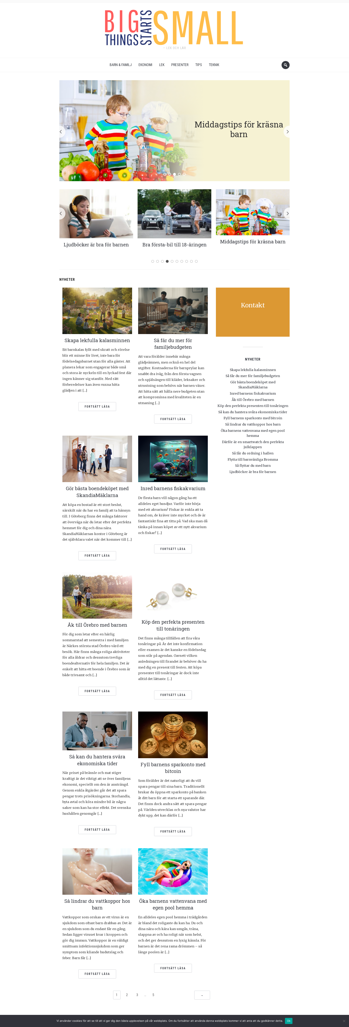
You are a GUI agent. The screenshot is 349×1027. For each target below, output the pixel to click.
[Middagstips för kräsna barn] (177, 212)
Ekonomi (145, 65)
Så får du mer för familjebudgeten (173, 343)
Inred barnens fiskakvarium (173, 488)
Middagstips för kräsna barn (177, 241)
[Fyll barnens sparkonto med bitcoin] (173, 735)
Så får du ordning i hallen (252, 453)
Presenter (179, 65)
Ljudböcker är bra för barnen (252, 472)
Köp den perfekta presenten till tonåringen (173, 625)
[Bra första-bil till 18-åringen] (99, 213)
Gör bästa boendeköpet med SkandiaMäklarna (97, 491)
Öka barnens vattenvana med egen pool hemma (173, 904)
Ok (289, 1020)
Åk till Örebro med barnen (97, 625)
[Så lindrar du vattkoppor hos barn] (97, 871)
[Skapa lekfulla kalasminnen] (97, 310)
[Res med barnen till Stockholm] (256, 213)
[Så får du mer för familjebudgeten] (173, 310)
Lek (161, 65)
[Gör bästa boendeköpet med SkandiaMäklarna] (97, 459)
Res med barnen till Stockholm (255, 244)
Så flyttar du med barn (253, 466)
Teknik (214, 65)
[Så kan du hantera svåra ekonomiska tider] (97, 731)
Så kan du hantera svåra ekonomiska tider (97, 760)
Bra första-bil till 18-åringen (99, 244)
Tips (198, 65)
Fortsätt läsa (97, 406)
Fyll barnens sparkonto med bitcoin (173, 768)
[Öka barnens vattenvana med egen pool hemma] (173, 871)
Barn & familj (121, 65)
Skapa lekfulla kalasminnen (97, 340)
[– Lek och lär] (174, 26)
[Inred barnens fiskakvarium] (173, 459)
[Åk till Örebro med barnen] (97, 595)
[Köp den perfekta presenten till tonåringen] (173, 594)
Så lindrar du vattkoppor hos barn (97, 904)
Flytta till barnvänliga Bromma (253, 459)
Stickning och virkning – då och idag (239, 129)
